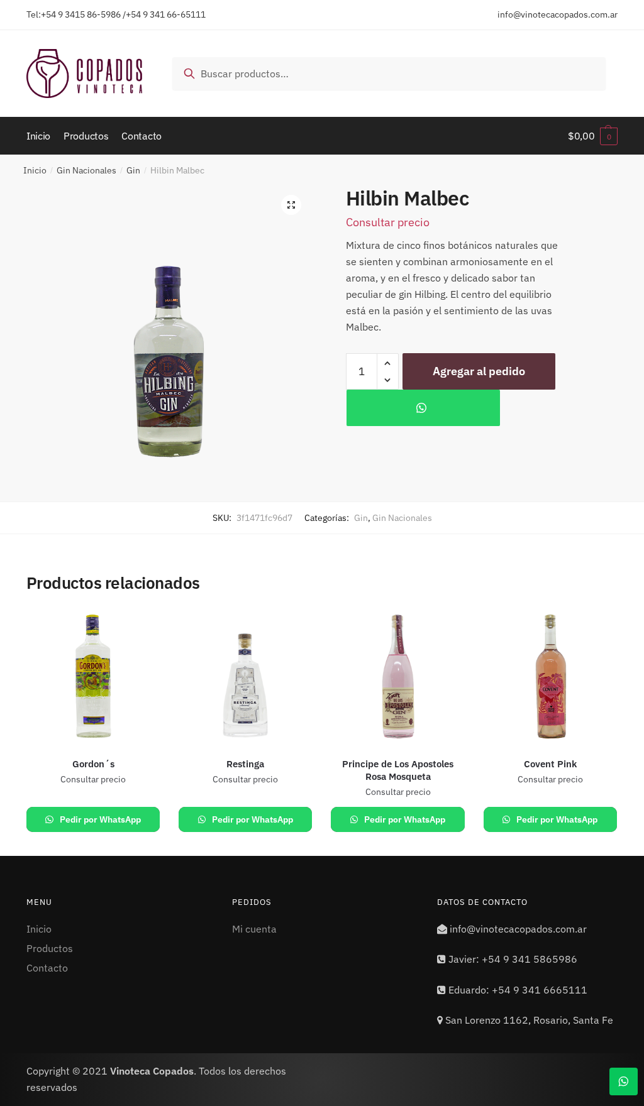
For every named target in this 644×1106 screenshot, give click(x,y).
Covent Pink (550, 764)
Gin (133, 170)
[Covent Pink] (550, 676)
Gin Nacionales (86, 170)
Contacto (47, 967)
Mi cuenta (254, 929)
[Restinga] (245, 676)
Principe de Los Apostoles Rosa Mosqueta (397, 770)
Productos (49, 948)
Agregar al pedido (479, 371)
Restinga (245, 764)
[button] (291, 205)
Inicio (35, 170)
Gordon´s (93, 764)
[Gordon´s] (93, 676)
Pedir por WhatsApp (99, 819)
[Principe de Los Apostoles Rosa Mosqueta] (397, 676)
